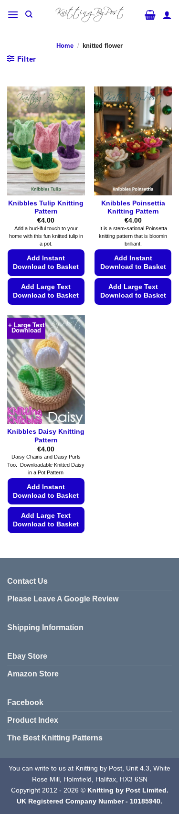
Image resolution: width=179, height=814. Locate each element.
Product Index (32, 720)
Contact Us (27, 581)
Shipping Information (45, 627)
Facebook (25, 702)
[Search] (28, 14)
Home (65, 45)
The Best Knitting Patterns (55, 738)
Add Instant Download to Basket (46, 262)
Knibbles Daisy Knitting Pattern (45, 436)
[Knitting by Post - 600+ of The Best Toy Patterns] (89, 14)
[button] (13, 14)
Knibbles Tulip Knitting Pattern (46, 207)
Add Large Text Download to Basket (46, 291)
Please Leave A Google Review (62, 599)
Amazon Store (33, 674)
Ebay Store (27, 656)
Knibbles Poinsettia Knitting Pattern (133, 207)
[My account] (167, 14)
